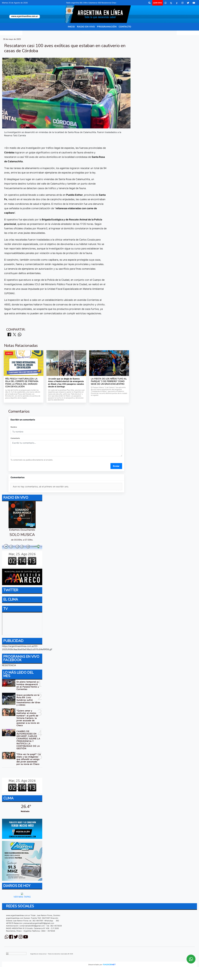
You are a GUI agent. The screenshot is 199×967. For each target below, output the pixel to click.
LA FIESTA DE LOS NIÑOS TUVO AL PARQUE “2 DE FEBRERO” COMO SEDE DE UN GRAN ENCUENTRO (109, 382)
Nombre (14, 427)
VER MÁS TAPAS (22, 896)
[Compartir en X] (14, 334)
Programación (107, 26)
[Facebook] (177, 2)
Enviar (116, 466)
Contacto (125, 26)
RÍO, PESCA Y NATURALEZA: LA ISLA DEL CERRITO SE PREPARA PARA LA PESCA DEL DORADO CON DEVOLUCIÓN (21, 383)
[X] (171, 2)
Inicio (71, 26)
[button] (149, 2)
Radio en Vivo (86, 26)
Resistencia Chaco (90, 33)
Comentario (15, 438)
